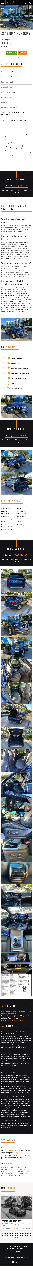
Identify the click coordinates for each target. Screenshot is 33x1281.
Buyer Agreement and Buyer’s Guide (13, 1095)
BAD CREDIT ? (16, 1251)
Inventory (18, 1246)
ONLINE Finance (21, 1249)
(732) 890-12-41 (20, 1153)
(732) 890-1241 (21, 185)
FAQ (7, 1249)
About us (8, 1246)
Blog (12, 1249)
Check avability (11, 52)
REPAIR (26, 1246)
